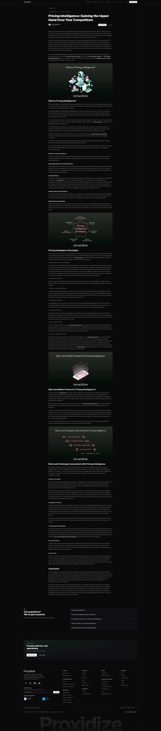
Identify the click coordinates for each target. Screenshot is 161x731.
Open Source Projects (86, 693)
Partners (84, 675)
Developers (108, 2)
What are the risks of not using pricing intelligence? (83, 623)
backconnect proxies (95, 56)
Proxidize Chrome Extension (69, 684)
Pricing (114, 2)
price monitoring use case (73, 56)
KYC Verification (105, 688)
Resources (94, 2)
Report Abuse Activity (106, 693)
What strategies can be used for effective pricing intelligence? (86, 619)
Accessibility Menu (60, 711)
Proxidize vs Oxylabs (67, 695)
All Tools (65, 681)
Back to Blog (52, 8)
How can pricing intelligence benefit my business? (83, 614)
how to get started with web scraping (65, 536)
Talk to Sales (42, 655)
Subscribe (56, 692)
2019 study (60, 180)
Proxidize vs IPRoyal (67, 702)
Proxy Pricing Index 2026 (90, 403)
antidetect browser (93, 337)
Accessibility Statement (44, 711)
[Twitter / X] (26, 683)
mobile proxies (81, 347)
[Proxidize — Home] (27, 2)
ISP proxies (107, 56)
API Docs (84, 691)
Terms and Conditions (28, 711)
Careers (122, 680)
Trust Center (104, 681)
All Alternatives (66, 692)
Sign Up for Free (133, 2)
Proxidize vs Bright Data (68, 697)
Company (101, 2)
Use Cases (84, 682)
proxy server (62, 393)
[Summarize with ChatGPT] (126, 708)
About (122, 673)
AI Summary (103, 24)
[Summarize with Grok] (136, 708)
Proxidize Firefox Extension (68, 686)
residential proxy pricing (103, 58)
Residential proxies (53, 58)
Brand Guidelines (124, 678)
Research (84, 673)
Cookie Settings (53, 711)
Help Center (84, 678)
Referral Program (124, 685)
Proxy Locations (85, 685)
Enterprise (123, 675)
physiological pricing (75, 325)
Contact (122, 682)
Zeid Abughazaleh (56, 24)
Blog (83, 680)
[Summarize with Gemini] (134, 708)
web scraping (98, 122)
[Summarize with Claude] (128, 708)
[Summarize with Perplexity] (131, 708)
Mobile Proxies (66, 673)
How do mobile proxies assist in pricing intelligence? (83, 627)
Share (110, 24)
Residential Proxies (67, 675)
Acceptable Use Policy (106, 686)
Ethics (103, 691)
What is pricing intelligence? (78, 610)
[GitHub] (30, 683)
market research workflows (99, 134)
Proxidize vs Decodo (67, 699)
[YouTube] (39, 683)
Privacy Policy (105, 684)
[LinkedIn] (35, 683)
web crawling (79, 257)
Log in (127, 2)
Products (88, 2)
